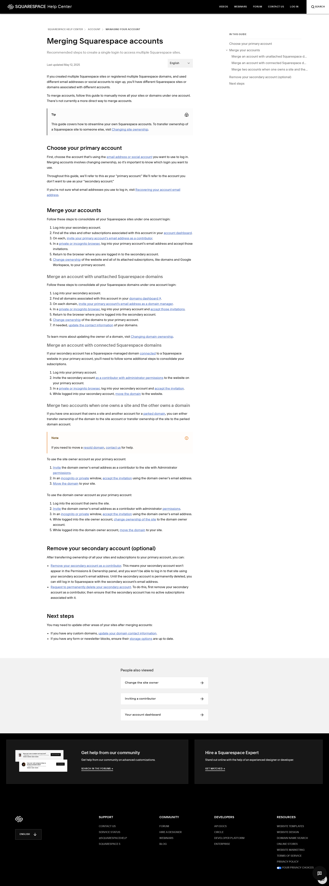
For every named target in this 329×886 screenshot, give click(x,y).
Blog (163, 844)
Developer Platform (229, 838)
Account (94, 29)
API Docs (220, 826)
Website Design (288, 832)
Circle (219, 832)
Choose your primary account (250, 44)
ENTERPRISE (222, 844)
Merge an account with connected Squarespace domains (270, 63)
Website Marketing (291, 850)
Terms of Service (289, 856)
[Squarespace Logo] (19, 819)
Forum (164, 826)
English (25, 834)
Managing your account (123, 29)
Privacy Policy (288, 861)
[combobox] (180, 63)
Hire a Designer (170, 832)
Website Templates (290, 826)
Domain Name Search (292, 838)
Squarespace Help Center (65, 29)
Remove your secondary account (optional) (260, 77)
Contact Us (107, 826)
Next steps (236, 83)
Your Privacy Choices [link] (297, 867)
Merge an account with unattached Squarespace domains (270, 56)
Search (320, 7)
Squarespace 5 (109, 844)
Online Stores (287, 844)
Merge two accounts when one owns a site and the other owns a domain (270, 69)
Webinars (166, 838)
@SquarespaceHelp (113, 838)
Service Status (109, 832)
